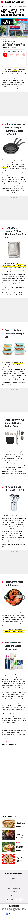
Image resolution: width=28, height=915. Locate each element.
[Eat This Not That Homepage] (14, 2)
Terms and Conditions (14, 888)
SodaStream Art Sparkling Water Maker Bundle (13, 678)
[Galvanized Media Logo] (14, 906)
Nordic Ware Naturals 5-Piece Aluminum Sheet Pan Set (14, 264)
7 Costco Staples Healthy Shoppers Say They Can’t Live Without (13, 294)
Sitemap (14, 885)
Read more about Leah (15, 736)
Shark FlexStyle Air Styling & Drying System (13, 453)
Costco (15, 69)
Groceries (8, 6)
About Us (14, 878)
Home (2, 6)
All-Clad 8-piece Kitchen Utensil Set (12, 516)
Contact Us (14, 891)
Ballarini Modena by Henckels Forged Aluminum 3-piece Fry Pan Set (13, 164)
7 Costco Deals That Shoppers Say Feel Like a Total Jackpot (14, 631)
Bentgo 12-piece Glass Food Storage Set (12, 364)
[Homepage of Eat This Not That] (13, 873)
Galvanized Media (13, 908)
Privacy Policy (14, 881)
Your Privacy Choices (15, 914)
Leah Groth (6, 47)
